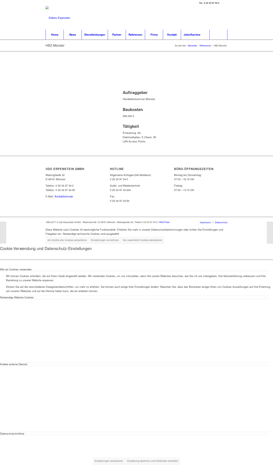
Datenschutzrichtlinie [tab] (12, 433)
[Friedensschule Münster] (3, 233)
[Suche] (218, 35)
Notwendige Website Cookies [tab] (17, 297)
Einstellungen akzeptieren (109, 460)
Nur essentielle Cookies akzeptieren (142, 240)
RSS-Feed (164, 222)
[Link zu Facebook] (224, 3)
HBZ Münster (55, 45)
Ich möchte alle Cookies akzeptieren (67, 240)
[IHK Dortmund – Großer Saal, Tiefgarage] (270, 233)
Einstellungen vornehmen (105, 240)
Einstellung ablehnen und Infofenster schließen (152, 460)
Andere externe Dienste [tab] (13, 364)
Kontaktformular (64, 196)
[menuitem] (55, 35)
